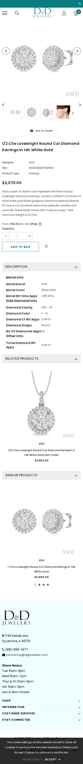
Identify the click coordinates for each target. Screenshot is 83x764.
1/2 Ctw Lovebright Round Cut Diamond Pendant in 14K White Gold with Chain (41, 452)
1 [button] (35, 585)
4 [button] (48, 585)
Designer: (8, 162)
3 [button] (44, 585)
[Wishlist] (46, 246)
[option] (41, 58)
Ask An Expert (44, 131)
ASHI (31, 162)
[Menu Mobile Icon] (4, 13)
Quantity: (8, 228)
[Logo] (42, 13)
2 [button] (39, 585)
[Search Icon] (17, 13)
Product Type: (11, 173)
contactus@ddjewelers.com (27, 655)
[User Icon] (64, 13)
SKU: (5, 168)
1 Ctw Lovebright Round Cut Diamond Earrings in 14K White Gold (41, 569)
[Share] (56, 246)
